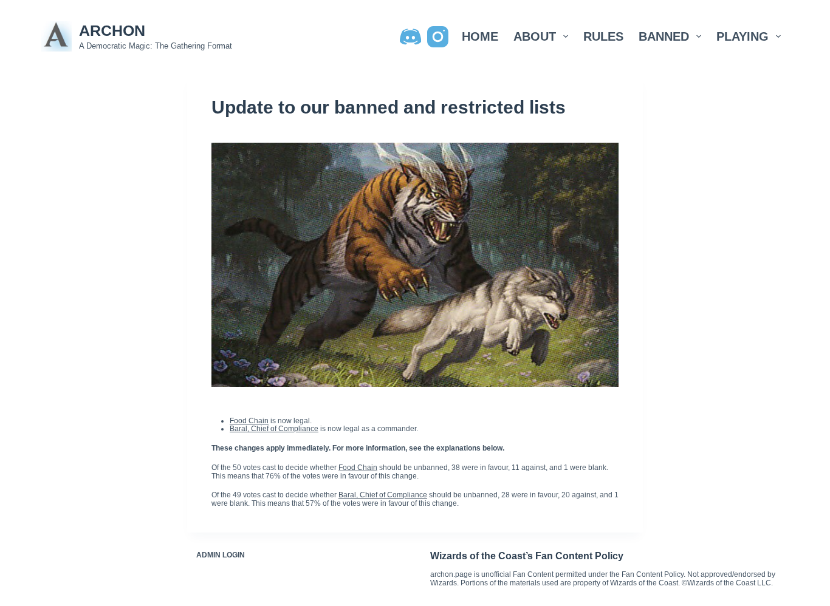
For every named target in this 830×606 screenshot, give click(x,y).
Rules (603, 36)
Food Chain (249, 421)
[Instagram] (437, 36)
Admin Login (220, 555)
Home (480, 36)
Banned (664, 36)
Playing (742, 36)
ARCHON (112, 30)
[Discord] (410, 36)
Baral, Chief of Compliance (274, 428)
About (534, 36)
